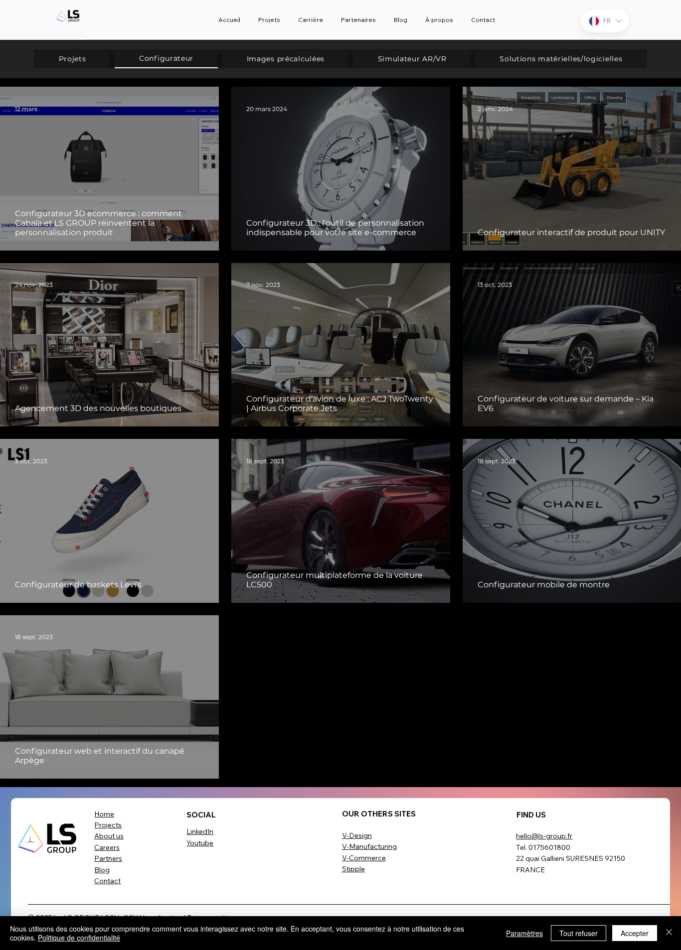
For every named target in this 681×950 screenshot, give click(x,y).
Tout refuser (578, 933)
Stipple (353, 868)
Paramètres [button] (524, 933)
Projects (108, 824)
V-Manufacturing (369, 846)
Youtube (199, 842)
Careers (107, 847)
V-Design (357, 835)
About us (109, 835)
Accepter (635, 933)
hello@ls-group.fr (544, 835)
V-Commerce (364, 857)
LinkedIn (199, 831)
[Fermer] (669, 933)
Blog (102, 869)
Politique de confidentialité (79, 938)
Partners (108, 858)
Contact (107, 880)
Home (104, 814)
